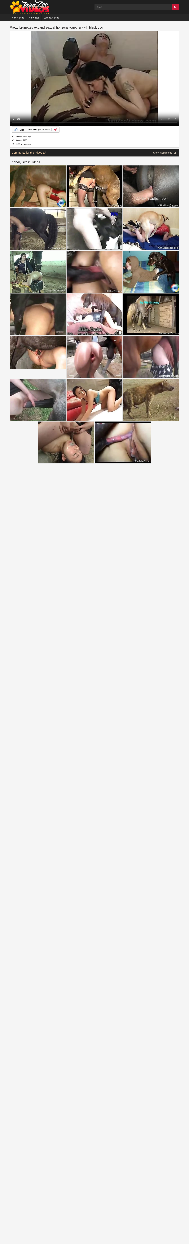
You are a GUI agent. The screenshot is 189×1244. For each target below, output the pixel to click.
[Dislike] (55, 129)
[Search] (175, 7)
